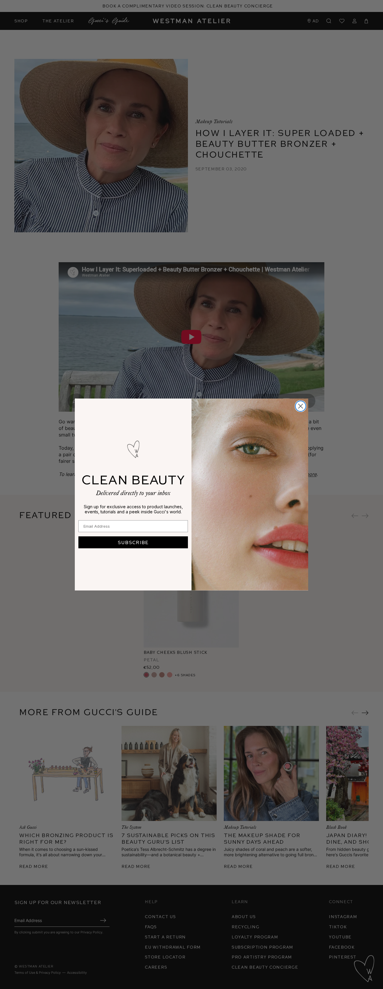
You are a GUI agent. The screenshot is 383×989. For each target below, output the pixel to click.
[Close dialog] (300, 406)
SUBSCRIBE (133, 542)
